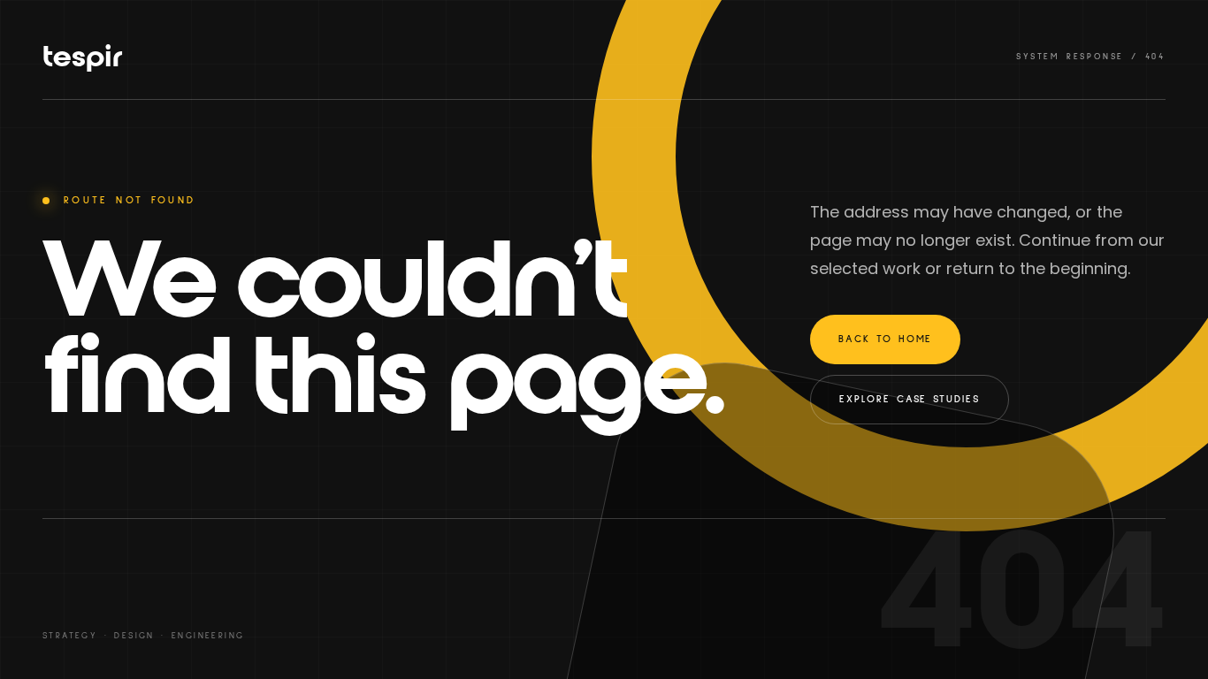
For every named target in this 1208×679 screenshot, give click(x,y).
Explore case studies (909, 399)
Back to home (885, 339)
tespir (82, 56)
